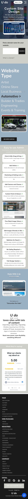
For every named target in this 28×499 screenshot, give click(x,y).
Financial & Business (7, 445)
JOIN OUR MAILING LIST (14, 486)
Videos (4, 407)
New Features (6, 400)
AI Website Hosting (7, 416)
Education (5, 440)
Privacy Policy (6, 466)
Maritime (4, 449)
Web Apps (4, 456)
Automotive (5, 431)
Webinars (4, 409)
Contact (4, 463)
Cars (3, 436)
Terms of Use (5, 468)
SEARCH (21, 51)
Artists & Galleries (7, 429)
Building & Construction (8, 433)
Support (4, 405)
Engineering (5, 442)
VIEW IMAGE (14, 288)
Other (4, 451)
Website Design (6, 470)
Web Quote (5, 424)
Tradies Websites (6, 454)
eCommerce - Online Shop (9, 438)
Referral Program (7, 472)
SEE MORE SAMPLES (9, 139)
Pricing (4, 421)
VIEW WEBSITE (14, 286)
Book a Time (18, 2)
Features (4, 402)
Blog (3, 411)
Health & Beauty (6, 447)
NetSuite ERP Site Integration (9, 414)
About (4, 461)
